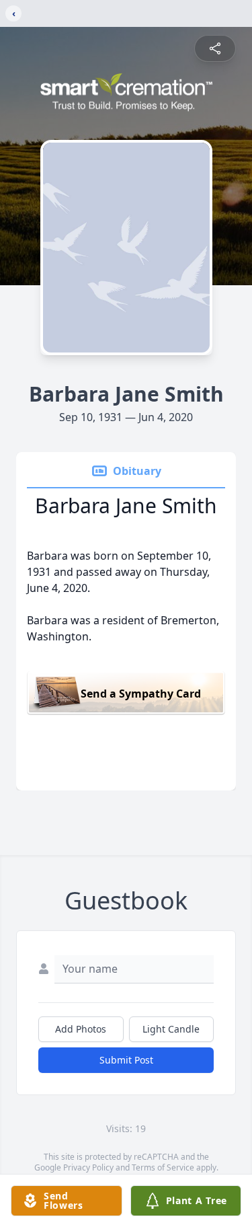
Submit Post (126, 1059)
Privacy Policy (88, 1167)
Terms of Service (163, 1167)
